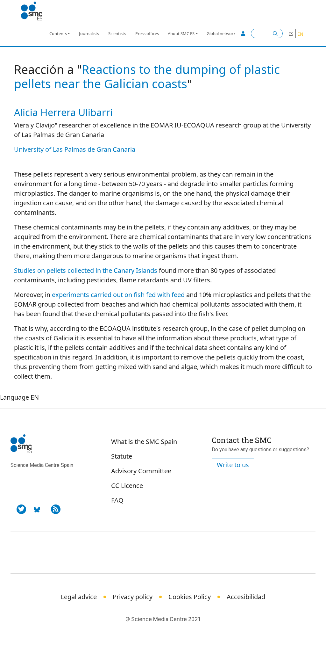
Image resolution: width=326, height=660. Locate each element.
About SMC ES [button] (181, 33)
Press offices (147, 33)
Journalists (89, 33)
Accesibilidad (246, 596)
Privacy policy (132, 596)
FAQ (117, 500)
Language (14, 397)
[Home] (34, 11)
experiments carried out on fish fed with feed (118, 294)
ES (291, 34)
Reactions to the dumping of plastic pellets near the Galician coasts (147, 76)
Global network (221, 33)
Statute (121, 456)
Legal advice (79, 596)
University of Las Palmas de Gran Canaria (74, 149)
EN (300, 34)
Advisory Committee (141, 471)
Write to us (233, 465)
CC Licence (127, 485)
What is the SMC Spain (144, 441)
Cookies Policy (189, 596)
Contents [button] (58, 33)
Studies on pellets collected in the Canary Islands (85, 270)
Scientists (117, 33)
